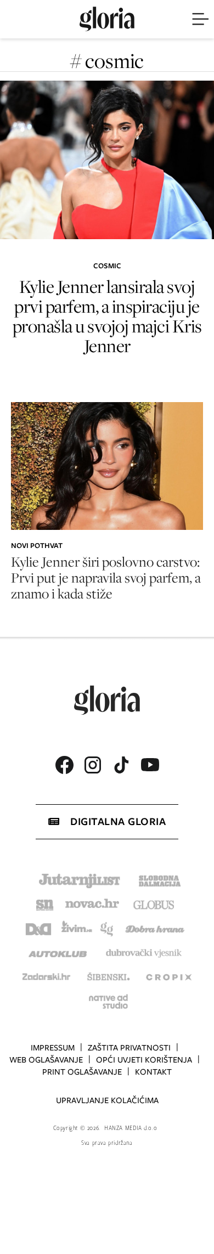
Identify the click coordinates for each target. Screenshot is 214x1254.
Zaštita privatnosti (129, 1048)
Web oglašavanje (46, 1060)
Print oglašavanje (82, 1072)
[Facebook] (64, 765)
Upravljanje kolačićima (107, 1100)
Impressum (53, 1048)
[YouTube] (150, 764)
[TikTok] (121, 764)
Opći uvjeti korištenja (144, 1060)
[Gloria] (107, 19)
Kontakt (153, 1072)
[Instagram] (93, 764)
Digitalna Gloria (118, 821)
